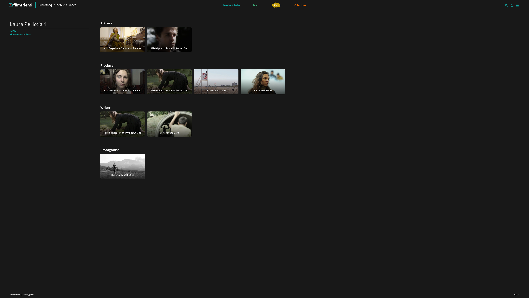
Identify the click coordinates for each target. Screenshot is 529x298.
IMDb (13, 31)
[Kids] (276, 5)
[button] (517, 5)
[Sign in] (512, 5)
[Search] (506, 5)
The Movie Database (20, 34)
